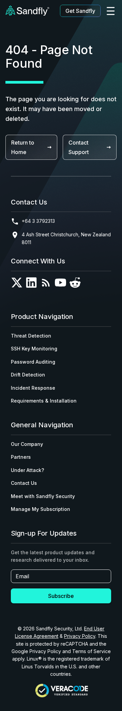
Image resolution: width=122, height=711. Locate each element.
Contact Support (78, 147)
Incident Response (33, 388)
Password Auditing (33, 362)
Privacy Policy (79, 636)
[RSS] (46, 284)
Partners (21, 457)
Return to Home (22, 147)
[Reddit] (75, 284)
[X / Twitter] (17, 284)
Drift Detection (28, 375)
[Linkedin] (31, 284)
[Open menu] (111, 11)
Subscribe (61, 595)
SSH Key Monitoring (34, 348)
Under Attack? (27, 470)
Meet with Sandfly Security (43, 496)
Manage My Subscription (40, 509)
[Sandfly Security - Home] (27, 11)
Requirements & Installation (44, 401)
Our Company (27, 444)
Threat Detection (31, 336)
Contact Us (24, 483)
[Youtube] (60, 284)
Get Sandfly (80, 10)
